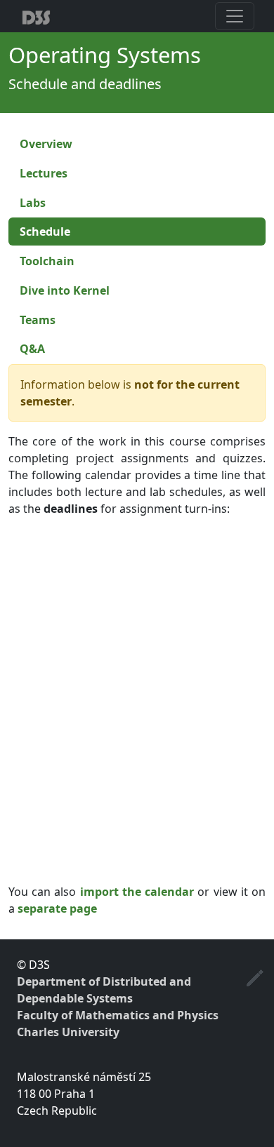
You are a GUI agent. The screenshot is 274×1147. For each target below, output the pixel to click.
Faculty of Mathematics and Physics (117, 1015)
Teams (38, 320)
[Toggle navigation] (234, 16)
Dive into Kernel (65, 290)
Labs (33, 202)
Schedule (45, 231)
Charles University (68, 1032)
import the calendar (137, 891)
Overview (46, 144)
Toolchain (47, 261)
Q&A (32, 348)
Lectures (43, 173)
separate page (57, 908)
